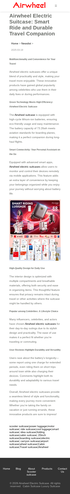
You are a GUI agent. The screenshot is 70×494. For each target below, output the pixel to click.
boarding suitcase (30, 438)
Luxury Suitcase (50, 486)
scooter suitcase (19, 426)
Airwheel (43, 447)
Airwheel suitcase (25, 114)
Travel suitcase (29, 447)
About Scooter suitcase (31, 471)
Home (14, 43)
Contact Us (62, 470)
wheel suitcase (28, 444)
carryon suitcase (30, 441)
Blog (18, 468)
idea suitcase (28, 432)
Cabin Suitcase (32, 486)
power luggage (38, 426)
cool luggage (43, 429)
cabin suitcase (28, 435)
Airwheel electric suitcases (24, 166)
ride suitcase (28, 429)
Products (47, 468)
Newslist (26, 43)
